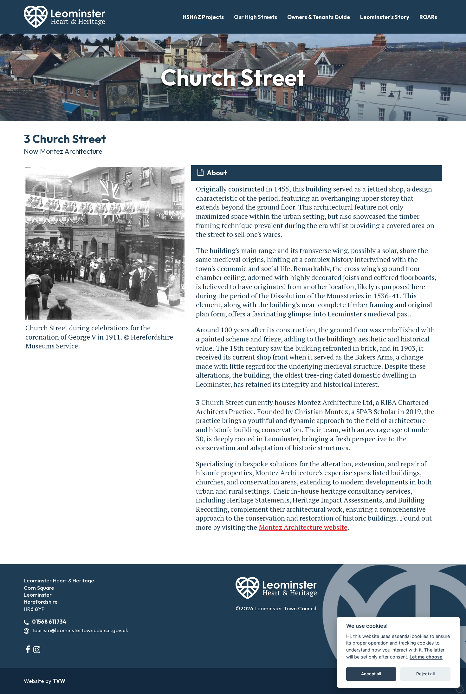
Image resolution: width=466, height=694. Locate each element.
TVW (59, 681)
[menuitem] (203, 17)
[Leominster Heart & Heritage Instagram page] (37, 649)
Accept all (371, 673)
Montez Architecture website (303, 527)
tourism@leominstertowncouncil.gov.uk (80, 630)
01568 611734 (49, 621)
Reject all (425, 673)
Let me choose (426, 656)
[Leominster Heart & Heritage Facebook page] (28, 649)
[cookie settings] (460, 688)
